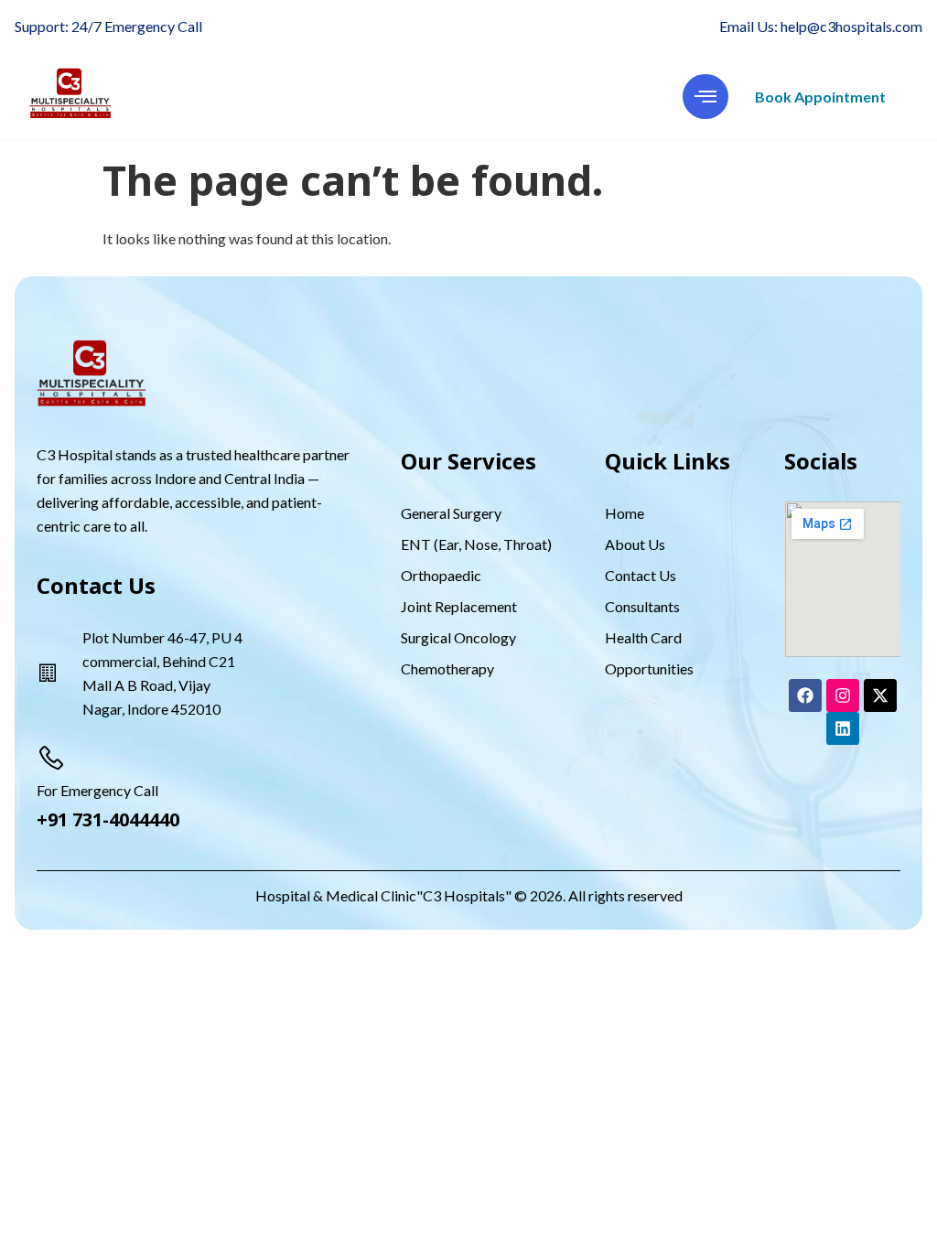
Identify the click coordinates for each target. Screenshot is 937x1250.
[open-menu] (705, 96)
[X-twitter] (880, 695)
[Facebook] (805, 695)
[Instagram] (842, 695)
